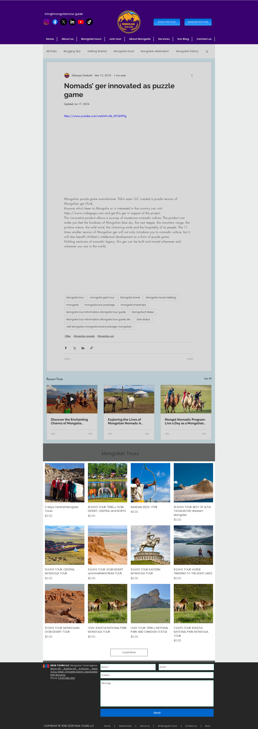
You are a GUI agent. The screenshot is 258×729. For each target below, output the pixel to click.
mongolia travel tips (133, 305)
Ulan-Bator (143, 319)
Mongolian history (187, 51)
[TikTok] (89, 21)
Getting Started (97, 51)
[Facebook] (55, 21)
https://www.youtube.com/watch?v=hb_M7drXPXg (95, 116)
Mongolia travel (130, 297)
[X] (63, 21)
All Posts (52, 51)
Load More (129, 652)
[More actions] (192, 75)
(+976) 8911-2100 (66, 678)
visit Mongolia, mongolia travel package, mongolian (99, 326)
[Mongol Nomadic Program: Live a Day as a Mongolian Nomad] (186, 399)
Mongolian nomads (84, 336)
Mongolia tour (75, 297)
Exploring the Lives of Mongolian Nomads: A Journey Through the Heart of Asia (128, 421)
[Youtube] (80, 21)
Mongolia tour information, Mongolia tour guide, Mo (98, 319)
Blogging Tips (72, 51)
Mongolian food (124, 51)
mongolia (72, 305)
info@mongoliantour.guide (64, 14)
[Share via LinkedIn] (83, 348)
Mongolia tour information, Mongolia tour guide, (96, 312)
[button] (91, 39)
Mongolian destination (155, 51)
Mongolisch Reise (143, 312)
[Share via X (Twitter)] (74, 348)
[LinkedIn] (72, 21)
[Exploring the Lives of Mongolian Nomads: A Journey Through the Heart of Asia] (129, 399)
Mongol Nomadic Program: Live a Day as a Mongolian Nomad (185, 421)
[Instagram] (46, 21)
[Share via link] (91, 348)
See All (207, 378)
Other (68, 336)
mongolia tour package (100, 305)
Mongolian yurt (106, 336)
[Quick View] (64, 483)
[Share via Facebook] (65, 348)
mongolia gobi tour (102, 297)
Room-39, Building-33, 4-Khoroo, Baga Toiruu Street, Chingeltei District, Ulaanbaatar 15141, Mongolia (74, 671)
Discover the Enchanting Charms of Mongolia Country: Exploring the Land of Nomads (69, 421)
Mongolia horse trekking (161, 297)
